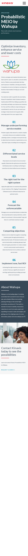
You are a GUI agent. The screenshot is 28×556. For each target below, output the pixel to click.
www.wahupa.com (19, 316)
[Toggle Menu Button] (24, 3)
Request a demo (7, 370)
